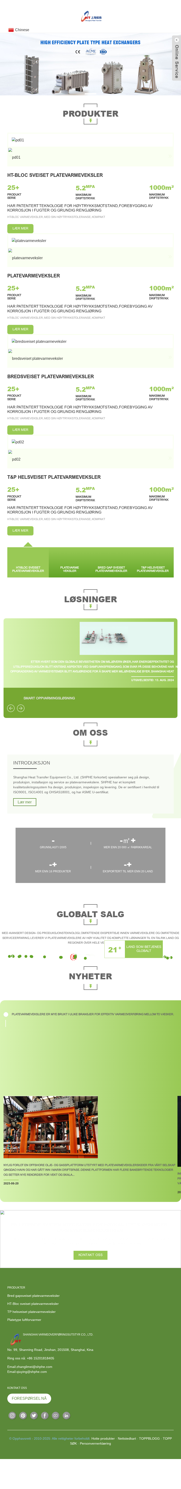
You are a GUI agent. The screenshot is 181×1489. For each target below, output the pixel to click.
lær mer (20, 228)
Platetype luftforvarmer (24, 1320)
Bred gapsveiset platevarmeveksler (33, 1296)
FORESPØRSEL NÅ (29, 1398)
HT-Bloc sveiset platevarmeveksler (33, 1304)
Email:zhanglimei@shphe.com (29, 1367)
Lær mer (25, 802)
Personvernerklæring (95, 1443)
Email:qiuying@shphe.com (27, 1372)
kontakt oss (90, 1255)
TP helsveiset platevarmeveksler (31, 1312)
